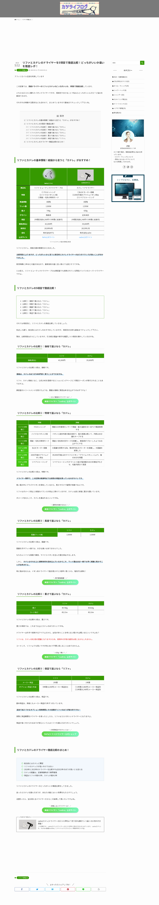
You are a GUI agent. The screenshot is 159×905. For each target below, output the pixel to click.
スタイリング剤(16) (120, 99)
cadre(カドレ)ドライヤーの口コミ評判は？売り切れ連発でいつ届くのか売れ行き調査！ (69, 822)
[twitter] (128, 167)
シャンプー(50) (119, 95)
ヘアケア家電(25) (22, 70)
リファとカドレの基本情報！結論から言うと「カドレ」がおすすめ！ (53, 120)
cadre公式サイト (85, 237)
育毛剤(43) (117, 113)
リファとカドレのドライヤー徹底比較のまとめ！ (46, 141)
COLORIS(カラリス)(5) (121, 81)
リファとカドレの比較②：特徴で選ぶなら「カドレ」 (48, 130)
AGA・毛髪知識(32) (120, 77)
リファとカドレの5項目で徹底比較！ (41, 123)
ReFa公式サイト (48, 237)
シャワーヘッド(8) (120, 90)
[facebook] (124, 167)
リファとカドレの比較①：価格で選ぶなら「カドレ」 (48, 127)
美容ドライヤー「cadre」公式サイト (60, 401)
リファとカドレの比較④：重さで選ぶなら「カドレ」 (48, 135)
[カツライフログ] (79, 8)
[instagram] (131, 167)
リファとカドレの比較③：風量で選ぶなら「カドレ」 (48, 132)
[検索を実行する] (142, 63)
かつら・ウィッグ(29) (121, 86)
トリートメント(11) (120, 104)
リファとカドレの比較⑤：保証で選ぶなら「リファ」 (48, 138)
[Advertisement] (79, 38)
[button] (22, 889)
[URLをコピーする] (98, 889)
